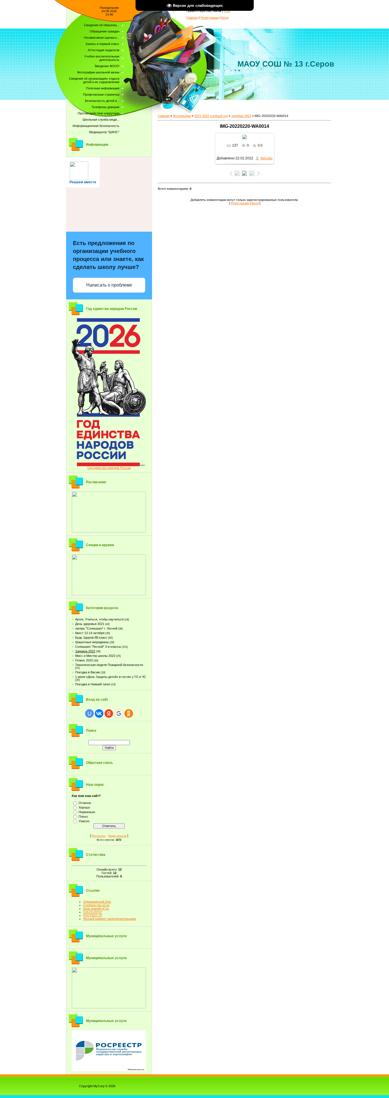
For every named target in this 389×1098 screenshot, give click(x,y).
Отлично (85, 803)
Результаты (98, 835)
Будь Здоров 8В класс (91, 637)
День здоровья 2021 (89, 624)
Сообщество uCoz (96, 905)
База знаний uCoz (96, 908)
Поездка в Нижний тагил (92, 684)
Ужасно (84, 821)
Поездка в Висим (87, 672)
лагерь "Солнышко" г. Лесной (96, 628)
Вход (224, 17)
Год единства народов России (109, 468)
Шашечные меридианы (92, 642)
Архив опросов (117, 835)
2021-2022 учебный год (211, 116)
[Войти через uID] (89, 713)
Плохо (83, 816)
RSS (227, 11)
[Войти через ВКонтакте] (99, 713)
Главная (192, 17)
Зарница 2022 (85, 651)
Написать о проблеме (109, 285)
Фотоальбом (182, 116)
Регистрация (209, 17)
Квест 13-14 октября (90, 633)
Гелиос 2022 (84, 660)
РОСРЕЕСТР (92, 915)
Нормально (87, 812)
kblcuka (267, 158)
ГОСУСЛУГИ (92, 912)
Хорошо (84, 807)
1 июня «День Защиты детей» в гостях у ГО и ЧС (110, 676)
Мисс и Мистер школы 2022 (95, 655)
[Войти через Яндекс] (109, 713)
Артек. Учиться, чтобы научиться (99, 619)
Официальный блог (97, 901)
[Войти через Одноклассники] (128, 713)
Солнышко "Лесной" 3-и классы (98, 646)
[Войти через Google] (118, 713)
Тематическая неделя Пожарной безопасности (109, 665)
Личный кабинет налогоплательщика (109, 918)
